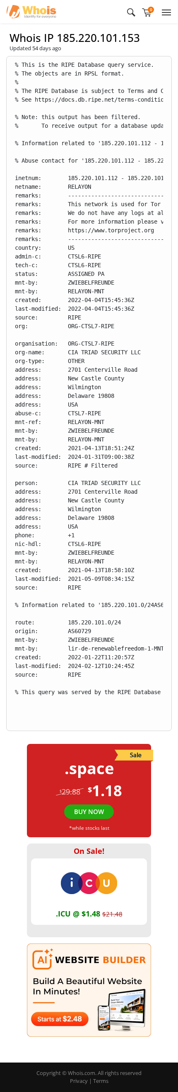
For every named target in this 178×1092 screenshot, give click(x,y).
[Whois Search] (131, 11)
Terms (100, 1081)
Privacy (79, 1081)
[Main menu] (164, 11)
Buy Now (89, 811)
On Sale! (89, 851)
